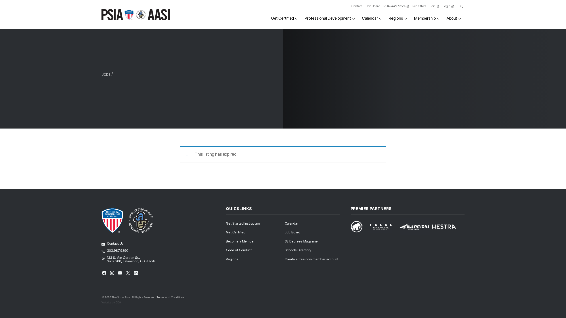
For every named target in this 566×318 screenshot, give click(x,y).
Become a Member (240, 241)
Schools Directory (298, 250)
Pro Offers (419, 6)
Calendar (291, 223)
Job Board (373, 6)
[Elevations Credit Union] (415, 226)
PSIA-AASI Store (394, 6)
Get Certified (235, 232)
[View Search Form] (461, 6)
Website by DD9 (111, 302)
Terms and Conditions (170, 297)
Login (446, 6)
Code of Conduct (239, 250)
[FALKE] (384, 226)
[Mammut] (359, 227)
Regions (232, 259)
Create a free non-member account (311, 259)
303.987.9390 (117, 250)
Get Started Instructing (243, 223)
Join (433, 6)
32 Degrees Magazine (301, 241)
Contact (356, 6)
